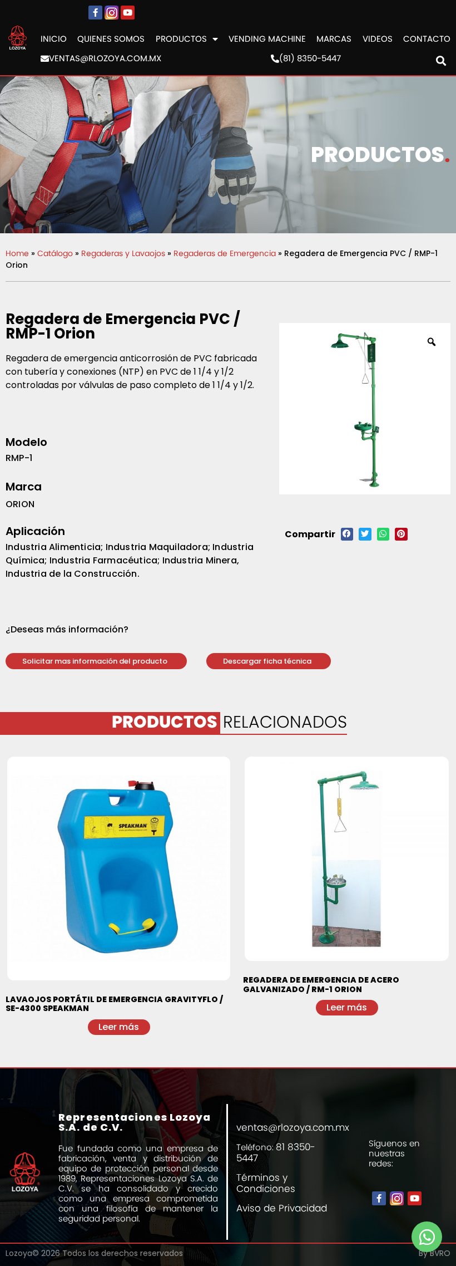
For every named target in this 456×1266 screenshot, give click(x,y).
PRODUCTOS (181, 39)
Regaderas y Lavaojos (123, 253)
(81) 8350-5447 (310, 58)
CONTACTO (426, 39)
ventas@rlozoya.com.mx (105, 58)
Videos (378, 39)
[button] (96, 661)
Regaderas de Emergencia (225, 253)
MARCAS (333, 39)
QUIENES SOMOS (111, 39)
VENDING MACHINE (267, 39)
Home (17, 253)
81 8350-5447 (275, 1152)
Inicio (54, 39)
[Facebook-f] (95, 12)
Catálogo (55, 253)
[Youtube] (128, 12)
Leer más (118, 1026)
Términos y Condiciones (265, 1183)
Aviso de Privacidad (281, 1208)
